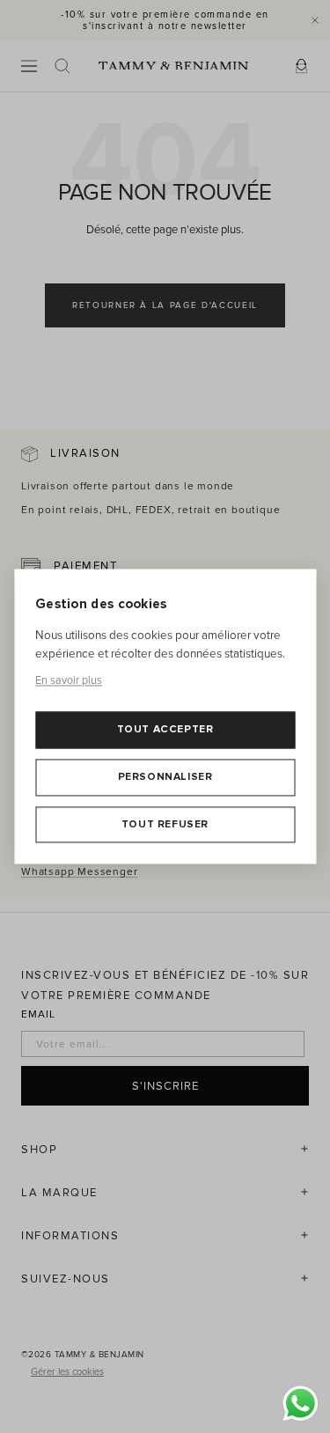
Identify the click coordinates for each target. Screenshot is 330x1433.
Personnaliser (165, 776)
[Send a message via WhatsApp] (300, 1403)
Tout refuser (165, 824)
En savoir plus (68, 680)
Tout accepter (165, 730)
